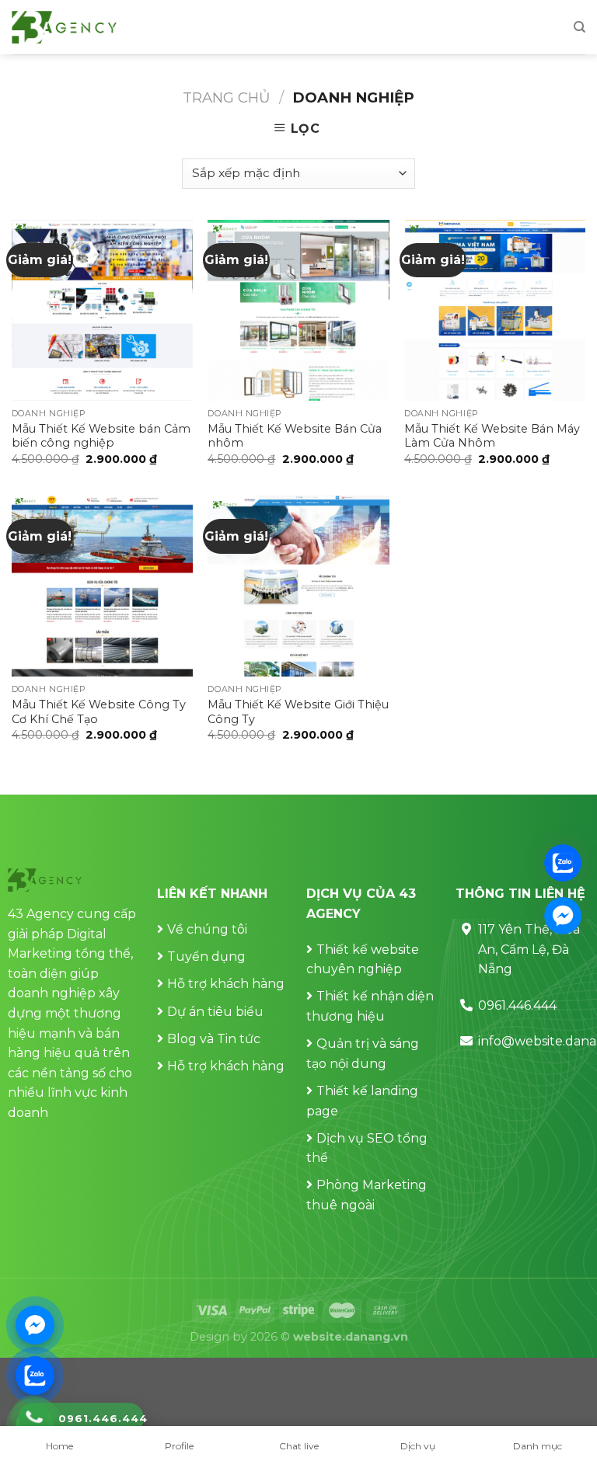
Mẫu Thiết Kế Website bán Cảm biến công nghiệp (101, 436)
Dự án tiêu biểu (215, 1011)
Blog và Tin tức (213, 1038)
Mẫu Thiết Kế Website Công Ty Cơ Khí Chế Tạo (99, 711)
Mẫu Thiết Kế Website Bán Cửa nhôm (295, 436)
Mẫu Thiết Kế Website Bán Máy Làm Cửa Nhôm (492, 436)
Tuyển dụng (206, 956)
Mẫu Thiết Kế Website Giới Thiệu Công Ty (298, 711)
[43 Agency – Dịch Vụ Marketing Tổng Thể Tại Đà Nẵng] (64, 27)
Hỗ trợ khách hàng (226, 983)
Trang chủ (227, 97)
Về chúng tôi (207, 929)
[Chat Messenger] (35, 1325)
